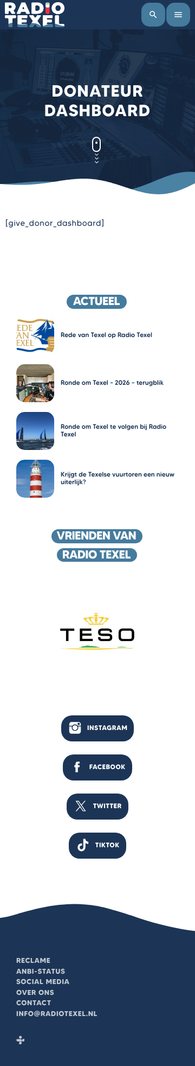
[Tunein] (20, 1041)
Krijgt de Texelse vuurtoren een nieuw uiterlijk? (117, 478)
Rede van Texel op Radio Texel (106, 335)
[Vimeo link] (34, 14)
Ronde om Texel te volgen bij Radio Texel (113, 431)
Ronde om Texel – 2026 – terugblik (112, 383)
